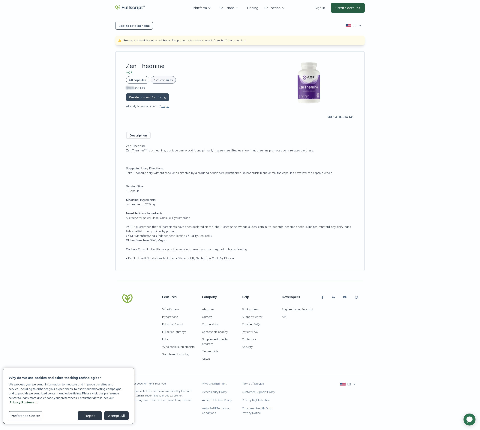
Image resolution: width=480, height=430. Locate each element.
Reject (90, 416)
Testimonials (210, 351)
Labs (165, 339)
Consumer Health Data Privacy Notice (257, 410)
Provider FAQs (251, 324)
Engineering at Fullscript (297, 309)
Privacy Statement (214, 383)
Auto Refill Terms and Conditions (216, 410)
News (206, 359)
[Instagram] (356, 297)
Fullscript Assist (172, 324)
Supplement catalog (175, 354)
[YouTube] (344, 297)
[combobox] (354, 25)
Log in (165, 106)
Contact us (249, 339)
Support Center (252, 317)
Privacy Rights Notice (256, 400)
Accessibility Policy (214, 392)
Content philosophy (215, 332)
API (284, 317)
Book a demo (250, 309)
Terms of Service (253, 383)
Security (247, 347)
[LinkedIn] (333, 297)
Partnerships (210, 324)
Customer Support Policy (258, 392)
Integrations (170, 317)
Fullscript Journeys (174, 332)
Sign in (320, 8)
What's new (170, 309)
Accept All (116, 416)
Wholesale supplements (178, 347)
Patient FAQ (250, 332)
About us (208, 309)
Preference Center (25, 416)
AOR (129, 72)
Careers (207, 317)
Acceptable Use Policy (217, 400)
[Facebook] (322, 297)
